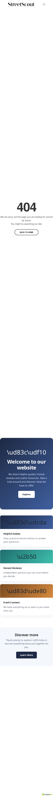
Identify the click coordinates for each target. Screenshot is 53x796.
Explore (26, 494)
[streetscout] (21, 4)
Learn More (26, 655)
